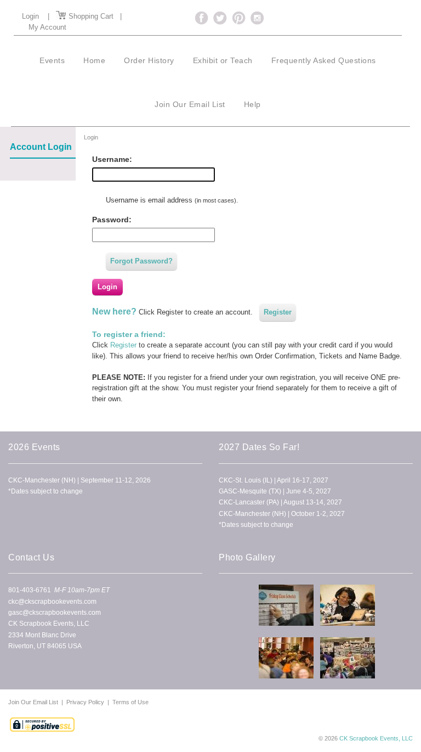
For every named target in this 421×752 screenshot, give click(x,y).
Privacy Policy (85, 702)
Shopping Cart (89, 16)
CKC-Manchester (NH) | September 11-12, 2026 (79, 480)
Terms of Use (130, 702)
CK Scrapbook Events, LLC (376, 738)
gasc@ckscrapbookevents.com (54, 612)
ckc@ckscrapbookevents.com (52, 601)
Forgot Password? (141, 261)
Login (30, 16)
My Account (47, 27)
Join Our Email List (34, 702)
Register (278, 312)
